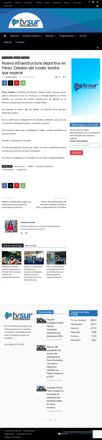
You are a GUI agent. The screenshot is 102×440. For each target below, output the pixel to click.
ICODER (30, 166)
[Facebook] (89, 2)
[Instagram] (50, 420)
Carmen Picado (11, 77)
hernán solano (19, 166)
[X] (97, 2)
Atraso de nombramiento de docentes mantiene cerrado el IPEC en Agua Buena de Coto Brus (51, 204)
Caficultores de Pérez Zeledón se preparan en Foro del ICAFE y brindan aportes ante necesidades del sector (11, 272)
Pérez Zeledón (8, 169)
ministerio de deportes (44, 166)
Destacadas (25, 58)
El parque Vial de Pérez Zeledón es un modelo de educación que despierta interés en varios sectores (55, 397)
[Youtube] (97, 6)
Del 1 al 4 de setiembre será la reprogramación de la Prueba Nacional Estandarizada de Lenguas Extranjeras (55, 272)
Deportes (25, 54)
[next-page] (7, 285)
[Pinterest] (16, 83)
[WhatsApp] (23, 83)
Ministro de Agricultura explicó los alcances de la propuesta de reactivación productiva (16, 204)
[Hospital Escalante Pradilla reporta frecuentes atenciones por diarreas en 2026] (41, 320)
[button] (97, 47)
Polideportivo (21, 169)
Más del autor (31, 246)
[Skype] (93, 2)
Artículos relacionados (12, 246)
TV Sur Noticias (14, 54)
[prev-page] (3, 285)
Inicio (4, 54)
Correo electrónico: (79, 141)
